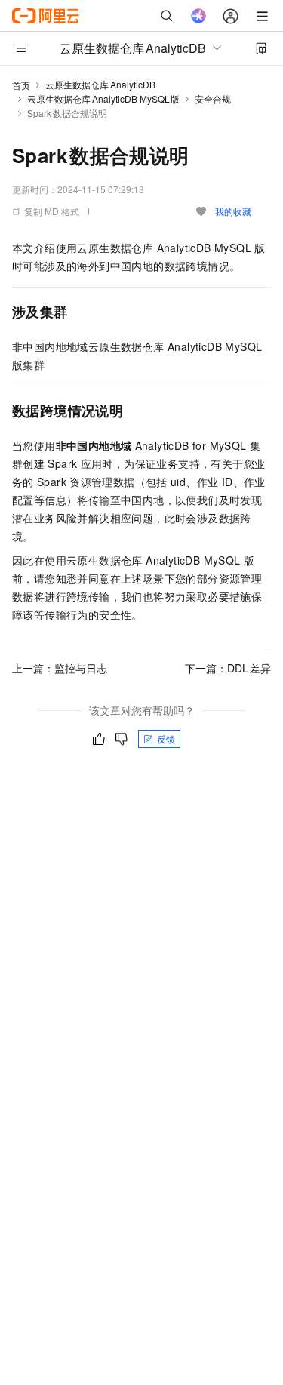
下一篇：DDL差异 (228, 668)
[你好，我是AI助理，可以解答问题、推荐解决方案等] (198, 16)
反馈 (166, 738)
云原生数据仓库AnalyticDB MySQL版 (103, 98)
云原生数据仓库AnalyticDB (100, 84)
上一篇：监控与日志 (59, 668)
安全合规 (213, 98)
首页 (21, 84)
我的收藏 (233, 211)
